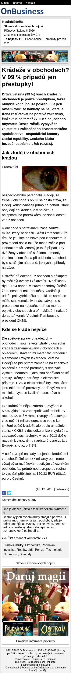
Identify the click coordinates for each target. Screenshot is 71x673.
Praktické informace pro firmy (35, 641)
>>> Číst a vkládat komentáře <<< (24, 538)
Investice (9, 549)
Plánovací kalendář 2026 (19, 30)
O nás (5, 2)
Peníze (39, 549)
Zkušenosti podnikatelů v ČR (22, 34)
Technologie (54, 549)
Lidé (31, 549)
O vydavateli (12, 667)
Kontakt (30, 2)
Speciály (25, 554)
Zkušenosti (10, 554)
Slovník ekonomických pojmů (35, 563)
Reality (21, 549)
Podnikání (48, 545)
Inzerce (17, 2)
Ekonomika (32, 545)
